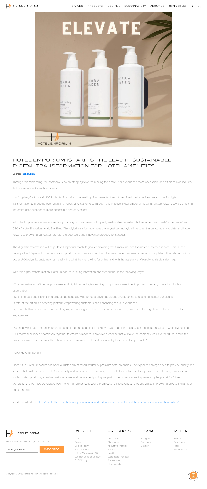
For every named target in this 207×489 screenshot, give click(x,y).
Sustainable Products (118, 456)
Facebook (146, 442)
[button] (191, 6)
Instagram (145, 438)
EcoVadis (178, 438)
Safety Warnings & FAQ (86, 452)
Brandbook (179, 442)
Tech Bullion (28, 174)
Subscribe (51, 449)
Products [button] (95, 6)
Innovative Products (117, 445)
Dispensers (113, 442)
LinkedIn (145, 445)
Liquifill (113, 6)
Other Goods (114, 463)
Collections (113, 438)
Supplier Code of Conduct (88, 456)
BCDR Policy (81, 460)
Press (176, 445)
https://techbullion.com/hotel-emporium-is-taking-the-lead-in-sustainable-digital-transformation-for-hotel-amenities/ (108, 402)
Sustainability (135, 6)
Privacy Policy (82, 449)
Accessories (114, 460)
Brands (77, 6)
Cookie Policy (82, 445)
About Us (157, 6)
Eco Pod (112, 449)
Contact (78, 442)
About (78, 438)
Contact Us (177, 6)
